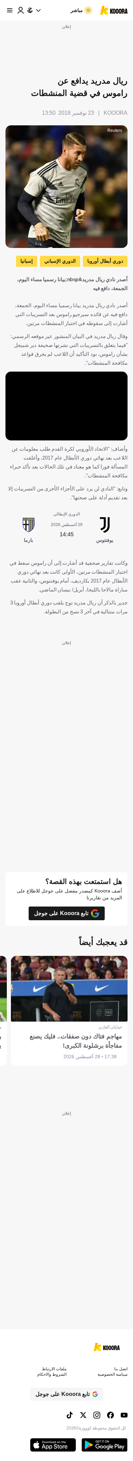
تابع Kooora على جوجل (61, 913)
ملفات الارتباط (54, 1368)
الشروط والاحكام (51, 1374)
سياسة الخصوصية (113, 1374)
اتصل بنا (121, 1368)
